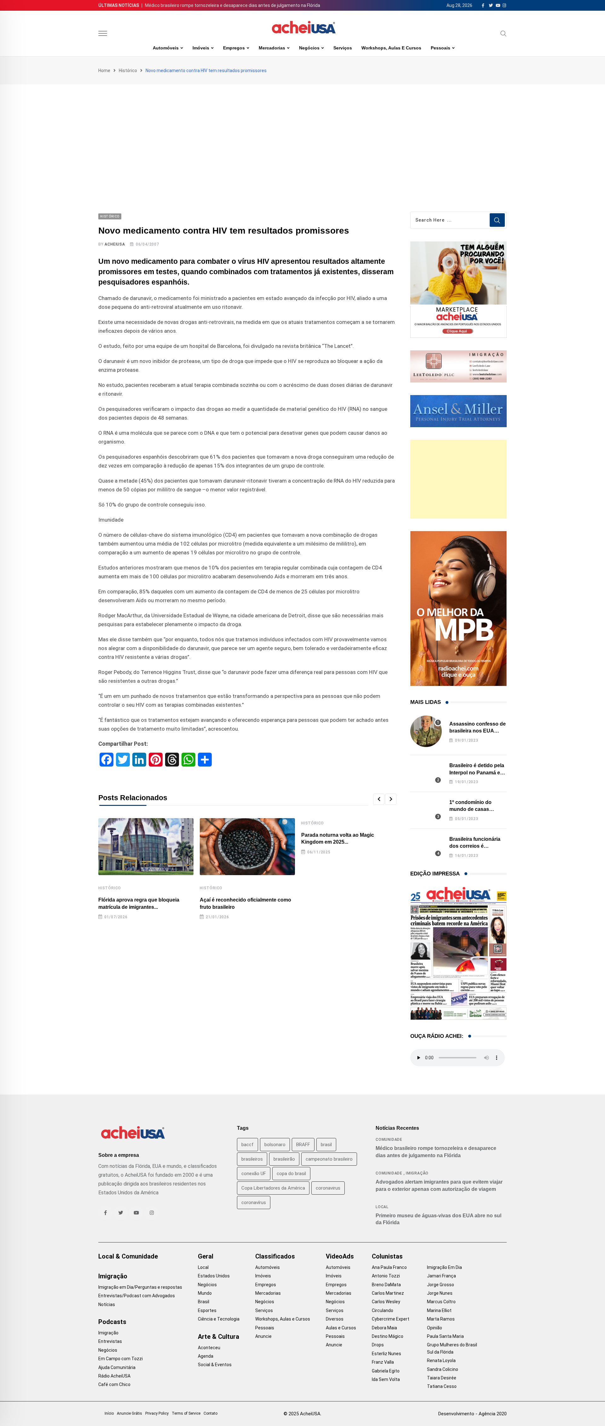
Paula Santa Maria (445, 1336)
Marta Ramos (441, 1318)
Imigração (417, 1173)
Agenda (205, 1356)
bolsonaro (274, 1144)
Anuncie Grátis (129, 1413)
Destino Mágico (387, 1336)
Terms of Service (186, 1413)
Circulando (382, 1310)
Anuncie (263, 1336)
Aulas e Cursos (341, 1327)
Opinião (434, 1327)
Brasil (203, 1301)
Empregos (234, 47)
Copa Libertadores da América (273, 1188)
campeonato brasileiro (329, 1159)
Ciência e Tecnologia (218, 1318)
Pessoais (440, 47)
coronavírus (253, 1202)
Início (109, 1413)
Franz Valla (383, 1362)
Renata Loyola (441, 1360)
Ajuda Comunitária (116, 1367)
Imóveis (201, 47)
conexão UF (253, 1173)
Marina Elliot (439, 1310)
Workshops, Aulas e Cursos (391, 47)
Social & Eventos (215, 1364)
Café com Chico (114, 1384)
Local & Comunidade (128, 1256)
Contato (210, 1413)
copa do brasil (291, 1173)
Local (382, 1207)
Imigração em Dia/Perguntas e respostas (140, 1287)
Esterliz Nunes (386, 1353)
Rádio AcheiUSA (114, 1375)
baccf (247, 1144)
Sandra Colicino (442, 1369)
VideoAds (340, 1256)
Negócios (309, 47)
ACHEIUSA (115, 244)
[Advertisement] (302, 132)
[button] (378, 799)
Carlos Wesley (386, 1301)
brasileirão (284, 1159)
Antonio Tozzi (386, 1275)
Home (104, 70)
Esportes (207, 1310)
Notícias (106, 1304)
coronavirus (328, 1188)
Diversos (334, 1318)
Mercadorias (272, 47)
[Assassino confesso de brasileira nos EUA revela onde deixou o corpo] (426, 731)
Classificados (275, 1256)
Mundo (205, 1293)
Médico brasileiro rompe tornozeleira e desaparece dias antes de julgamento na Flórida (232, 5)
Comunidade (389, 1139)
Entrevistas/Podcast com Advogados (136, 1295)
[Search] (503, 33)
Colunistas (387, 1256)
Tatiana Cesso (442, 1386)
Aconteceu (209, 1347)
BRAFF (303, 1144)
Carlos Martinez (388, 1293)
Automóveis (166, 47)
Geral (205, 1256)
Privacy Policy (157, 1413)
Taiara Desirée (441, 1377)
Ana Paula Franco (389, 1267)
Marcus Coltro (441, 1301)
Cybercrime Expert (390, 1318)
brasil (326, 1144)
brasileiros (252, 1159)
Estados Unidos (214, 1275)
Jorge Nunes (439, 1293)
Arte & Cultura (218, 1336)
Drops (378, 1344)
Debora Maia (384, 1327)
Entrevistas (110, 1341)
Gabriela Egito (386, 1370)
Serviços (342, 47)
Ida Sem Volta (386, 1379)
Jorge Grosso (440, 1284)
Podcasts (112, 1322)
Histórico (128, 70)
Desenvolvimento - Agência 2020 (472, 1414)
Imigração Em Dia (444, 1267)
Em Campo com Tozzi (120, 1358)
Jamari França (441, 1275)
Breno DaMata (386, 1284)
